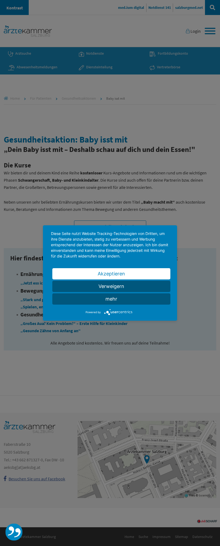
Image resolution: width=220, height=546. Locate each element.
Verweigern (111, 286)
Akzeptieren (111, 273)
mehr (111, 299)
